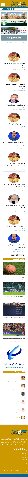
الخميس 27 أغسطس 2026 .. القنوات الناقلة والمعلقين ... (14, 277)
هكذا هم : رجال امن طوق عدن (17, 124)
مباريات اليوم (24, 459)
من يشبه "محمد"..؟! (21, 397)
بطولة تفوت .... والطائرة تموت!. (19, 404)
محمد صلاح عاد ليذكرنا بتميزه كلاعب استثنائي (16, 381)
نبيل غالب (23, 107)
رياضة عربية (25, 455)
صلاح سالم (23, 67)
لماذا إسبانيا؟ (23, 420)
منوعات (25, 461)
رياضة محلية (24, 453)
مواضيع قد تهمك (19, 259)
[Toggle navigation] (3, 4)
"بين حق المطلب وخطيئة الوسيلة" (16, 105)
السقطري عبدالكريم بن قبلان (20, 147)
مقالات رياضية (20, 372)
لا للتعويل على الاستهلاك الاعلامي (16, 226)
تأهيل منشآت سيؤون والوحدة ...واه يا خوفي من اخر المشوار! (14, 412)
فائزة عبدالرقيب (22, 209)
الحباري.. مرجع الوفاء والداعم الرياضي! (18, 389)
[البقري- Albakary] (14, 30)
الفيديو (25, 463)
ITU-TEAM (17, 473)
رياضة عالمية (24, 457)
